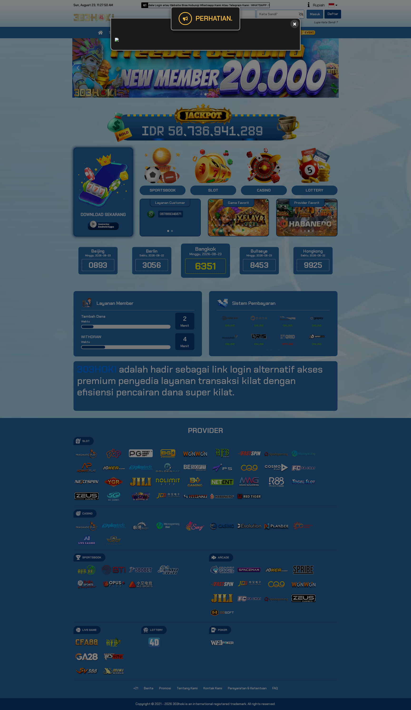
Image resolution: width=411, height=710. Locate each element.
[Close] (294, 24)
